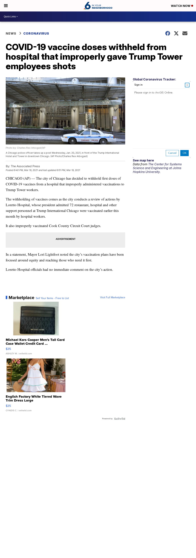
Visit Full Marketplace (112, 297)
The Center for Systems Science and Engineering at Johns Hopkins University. (157, 168)
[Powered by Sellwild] (119, 418)
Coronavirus (36, 33)
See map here (143, 160)
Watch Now (181, 6)
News (11, 33)
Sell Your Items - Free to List (52, 298)
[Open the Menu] (6, 5)
